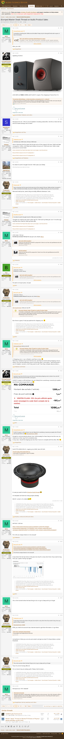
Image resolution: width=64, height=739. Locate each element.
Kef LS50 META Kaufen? (25, 241)
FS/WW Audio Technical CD (14, 714)
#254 (61, 446)
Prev (4, 25)
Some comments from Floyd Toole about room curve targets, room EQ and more (30, 150)
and (20, 132)
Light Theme (5, 733)
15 (20, 25)
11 (11, 25)
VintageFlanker (5, 22)
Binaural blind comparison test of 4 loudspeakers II (24, 155)
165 (25, 25)
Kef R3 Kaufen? (23, 250)
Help (59, 733)
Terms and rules (46, 733)
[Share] (59, 28)
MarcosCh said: (17, 267)
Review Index (23, 6)
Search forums (10, 8)
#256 (61, 541)
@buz (42, 236)
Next (29, 25)
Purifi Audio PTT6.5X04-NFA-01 (21, 451)
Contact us (38, 733)
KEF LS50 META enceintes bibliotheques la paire (32, 38)
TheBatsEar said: (17, 139)
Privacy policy (54, 733)
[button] (43, 6)
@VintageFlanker (17, 308)
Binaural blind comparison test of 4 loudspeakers (23, 152)
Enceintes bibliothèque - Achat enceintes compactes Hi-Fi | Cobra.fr (31, 99)
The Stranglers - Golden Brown (34, 202)
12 (13, 25)
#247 (61, 211)
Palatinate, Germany (6, 178)
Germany (9, 199)
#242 (61, 53)
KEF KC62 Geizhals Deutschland (21, 631)
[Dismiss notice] (61, 12)
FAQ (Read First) (6, 6)
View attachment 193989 (19, 625)
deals (21, 22)
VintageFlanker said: (18, 31)
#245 (61, 162)
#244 (61, 136)
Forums (31, 6)
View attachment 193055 (32, 433)
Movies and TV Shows (23, 722)
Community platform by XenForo (23, 736)
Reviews (15, 6)
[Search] (61, 6)
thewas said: (16, 185)
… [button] (8, 25)
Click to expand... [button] (37, 43)
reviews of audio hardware (29, 12)
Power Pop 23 (8, 722)
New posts (3, 8)
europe (24, 22)
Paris (10, 71)
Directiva (29, 492)
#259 (61, 657)
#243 (61, 119)
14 (18, 25)
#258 (61, 615)
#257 (61, 598)
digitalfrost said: (17, 214)
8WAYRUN (39, 737)
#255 (61, 520)
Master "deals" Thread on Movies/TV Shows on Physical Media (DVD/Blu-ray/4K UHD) (22, 719)
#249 (61, 264)
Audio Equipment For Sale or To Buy (23, 715)
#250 (61, 289)
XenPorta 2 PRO (26, 737)
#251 (61, 340)
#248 (61, 232)
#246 (61, 182)
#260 (61, 686)
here (15, 14)
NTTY (7, 715)
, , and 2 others (25, 702)
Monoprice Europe (19, 693)
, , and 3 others (24, 516)
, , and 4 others (23, 115)
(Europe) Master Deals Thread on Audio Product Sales (33, 310)
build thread (36, 492)
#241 (61, 28)
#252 (61, 370)
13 (15, 25)
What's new (39, 6)
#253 (61, 426)
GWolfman (57, 714)
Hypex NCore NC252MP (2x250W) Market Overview (27, 200)
